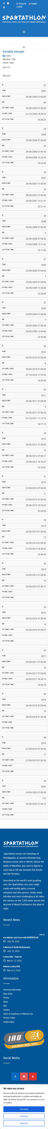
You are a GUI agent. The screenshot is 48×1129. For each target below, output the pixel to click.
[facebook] (4, 3)
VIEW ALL (42, 934)
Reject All (24, 1123)
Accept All (24, 1109)
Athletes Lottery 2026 (11, 966)
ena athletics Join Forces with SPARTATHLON (20, 937)
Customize (24, 1116)
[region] (24, 1106)
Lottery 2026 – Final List (12, 957)
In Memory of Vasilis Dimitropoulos (16, 947)
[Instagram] (8, 3)
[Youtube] (4, 7)
